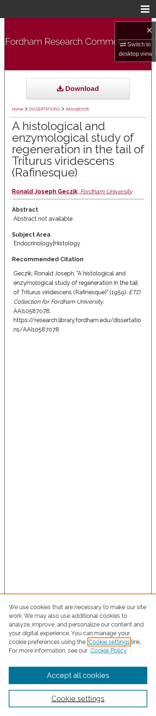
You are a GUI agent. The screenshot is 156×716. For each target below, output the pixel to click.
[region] (78, 655)
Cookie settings (109, 641)
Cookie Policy (108, 650)
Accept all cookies (78, 675)
